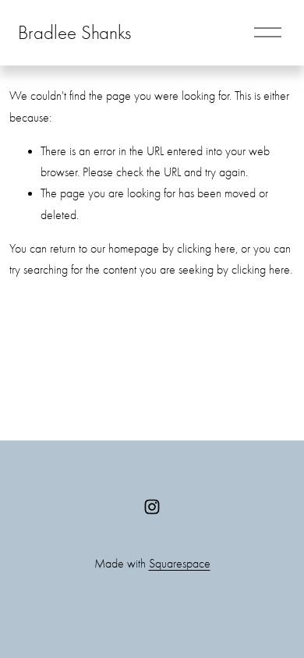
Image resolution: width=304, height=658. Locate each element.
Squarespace (179, 564)
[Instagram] (152, 507)
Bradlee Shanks (74, 32)
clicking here (206, 249)
